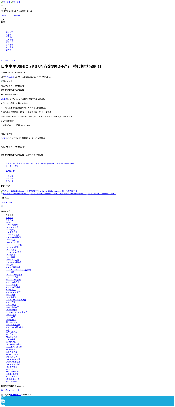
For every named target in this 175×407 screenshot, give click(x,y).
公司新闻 (9, 176)
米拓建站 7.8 (15, 395)
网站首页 (9, 32)
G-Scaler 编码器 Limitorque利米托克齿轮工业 (58, 191)
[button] (5, 60)
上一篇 (40, 164)
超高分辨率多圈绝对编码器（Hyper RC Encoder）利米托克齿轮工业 (88, 194)
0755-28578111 (7, 202)
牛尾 (7, 77)
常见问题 (9, 181)
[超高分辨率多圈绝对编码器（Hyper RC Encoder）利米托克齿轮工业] (30, 194)
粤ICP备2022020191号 (10, 390)
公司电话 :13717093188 (10, 16)
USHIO (12, 77)
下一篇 (12, 166)
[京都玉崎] (87, 2)
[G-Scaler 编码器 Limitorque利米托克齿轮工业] (20, 191)
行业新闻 (9, 179)
